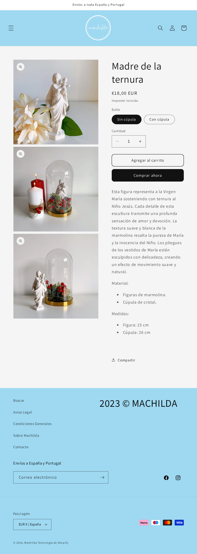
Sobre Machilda (26, 435)
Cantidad (119, 131)
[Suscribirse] (102, 477)
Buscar (19, 400)
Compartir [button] (126, 360)
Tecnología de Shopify (53, 542)
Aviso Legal (22, 412)
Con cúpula (159, 119)
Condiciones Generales (32, 423)
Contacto (20, 446)
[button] (11, 28)
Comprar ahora (148, 175)
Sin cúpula (126, 119)
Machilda (30, 542)
